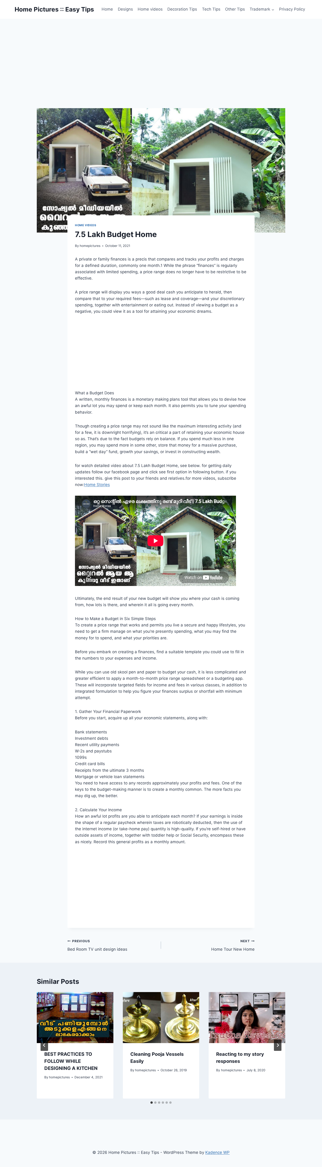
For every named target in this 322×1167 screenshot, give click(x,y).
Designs (125, 9)
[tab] (151, 1102)
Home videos (150, 9)
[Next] (277, 1045)
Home (107, 9)
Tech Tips (211, 9)
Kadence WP (217, 1152)
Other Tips (235, 9)
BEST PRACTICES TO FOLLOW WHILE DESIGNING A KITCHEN (71, 1061)
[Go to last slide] (44, 1045)
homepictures (90, 246)
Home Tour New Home (233, 945)
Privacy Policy (292, 9)
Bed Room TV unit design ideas (97, 945)
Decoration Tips (182, 9)
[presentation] (75, 1017)
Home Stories (97, 484)
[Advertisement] (161, 54)
